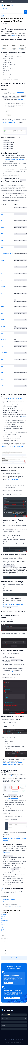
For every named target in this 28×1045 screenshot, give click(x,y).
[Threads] (22, 1039)
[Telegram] (5, 1039)
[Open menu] (25, 5)
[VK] (20, 1039)
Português (4, 920)
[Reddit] (18, 1039)
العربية (2, 927)
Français (3, 918)
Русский (3, 922)
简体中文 (3, 931)
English (3, 914)
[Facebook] (7, 1039)
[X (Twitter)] (11, 1039)
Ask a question (14, 958)
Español (3, 916)
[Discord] (16, 1039)
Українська (4, 924)
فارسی (3, 929)
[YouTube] (13, 1039)
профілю (16, 183)
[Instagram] (9, 1039)
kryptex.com (14, 35)
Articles (5, 8)
